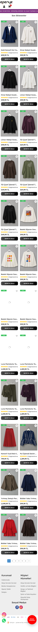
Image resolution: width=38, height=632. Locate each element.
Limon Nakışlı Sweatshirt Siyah (9, 140)
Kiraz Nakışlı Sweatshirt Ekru (28, 50)
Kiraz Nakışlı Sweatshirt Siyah (9, 95)
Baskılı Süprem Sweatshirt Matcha (9, 319)
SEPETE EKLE (9, 59)
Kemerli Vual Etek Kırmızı (9, 454)
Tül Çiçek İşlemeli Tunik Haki (28, 185)
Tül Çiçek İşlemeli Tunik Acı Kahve (9, 185)
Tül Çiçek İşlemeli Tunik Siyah (9, 229)
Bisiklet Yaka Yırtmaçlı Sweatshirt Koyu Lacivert (28, 498)
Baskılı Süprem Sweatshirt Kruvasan (28, 229)
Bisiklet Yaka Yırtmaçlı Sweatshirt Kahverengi (28, 543)
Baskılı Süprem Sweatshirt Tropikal (9, 274)
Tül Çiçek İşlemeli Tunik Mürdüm (28, 140)
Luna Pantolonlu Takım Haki (9, 409)
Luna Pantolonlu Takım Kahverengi (28, 364)
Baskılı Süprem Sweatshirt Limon (28, 319)
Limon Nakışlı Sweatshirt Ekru (28, 95)
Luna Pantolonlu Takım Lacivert (9, 364)
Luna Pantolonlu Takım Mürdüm (28, 409)
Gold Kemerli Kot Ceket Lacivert (9, 50)
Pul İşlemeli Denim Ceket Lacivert (28, 454)
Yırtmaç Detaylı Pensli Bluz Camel (9, 498)
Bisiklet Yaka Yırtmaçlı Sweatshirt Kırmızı (9, 543)
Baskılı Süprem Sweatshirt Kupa (28, 274)
